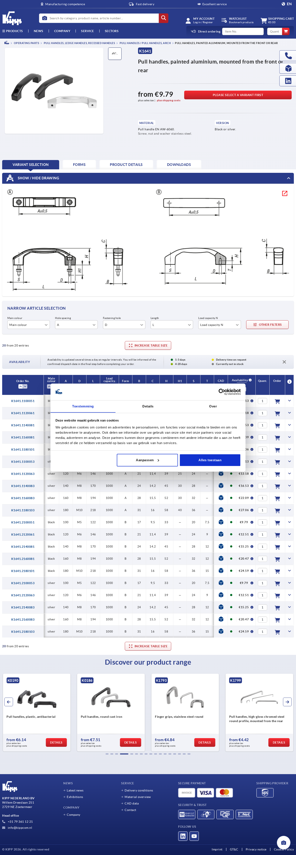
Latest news (75, 790)
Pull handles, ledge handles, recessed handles (79, 43)
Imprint (217, 849)
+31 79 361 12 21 (20, 821)
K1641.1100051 (23, 401)
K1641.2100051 (23, 522)
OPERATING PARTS (26, 43)
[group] (68, 712)
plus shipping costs (169, 100)
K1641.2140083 (23, 607)
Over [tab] (213, 406)
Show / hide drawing (38, 178)
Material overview (138, 797)
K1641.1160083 (23, 498)
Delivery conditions (139, 790)
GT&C (234, 849)
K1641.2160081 (23, 559)
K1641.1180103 (23, 510)
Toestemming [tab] (83, 406)
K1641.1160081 (23, 437)
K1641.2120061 (23, 534)
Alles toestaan (209, 460)
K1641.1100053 (23, 461)
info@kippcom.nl (19, 827)
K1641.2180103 (23, 631)
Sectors (112, 31)
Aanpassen (145, 460)
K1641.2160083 (23, 619)
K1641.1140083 (23, 486)
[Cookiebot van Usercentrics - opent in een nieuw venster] (222, 392)
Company (62, 31)
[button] (107, 754)
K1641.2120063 (23, 595)
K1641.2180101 (23, 571)
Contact (130, 810)
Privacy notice (256, 849)
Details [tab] (148, 406)
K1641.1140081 (23, 425)
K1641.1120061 (23, 413)
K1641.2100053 (23, 583)
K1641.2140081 (23, 546)
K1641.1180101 (23, 449)
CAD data (132, 803)
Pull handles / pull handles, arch (145, 43)
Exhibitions (75, 797)
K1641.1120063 (23, 474)
